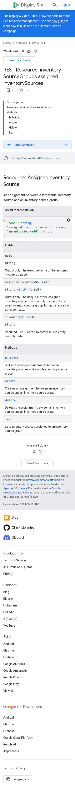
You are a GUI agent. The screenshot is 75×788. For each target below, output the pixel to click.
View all (8, 690)
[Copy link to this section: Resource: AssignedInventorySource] (24, 184)
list (8, 419)
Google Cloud (12, 677)
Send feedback (19, 60)
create (10, 381)
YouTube (9, 625)
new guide (58, 21)
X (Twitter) (10, 619)
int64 (23, 289)
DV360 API (38, 42)
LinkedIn (8, 612)
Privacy (20, 768)
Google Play (11, 684)
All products (11, 751)
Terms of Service (14, 560)
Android (8, 643)
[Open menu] (6, 5)
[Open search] (54, 5)
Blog (6, 592)
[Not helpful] (35, 51)
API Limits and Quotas (17, 567)
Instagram (10, 605)
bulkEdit (12, 358)
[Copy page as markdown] (21, 90)
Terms (7, 768)
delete (10, 400)
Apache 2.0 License (15, 488)
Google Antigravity (15, 670)
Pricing (7, 573)
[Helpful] (29, 51)
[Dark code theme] (68, 220)
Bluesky (8, 598)
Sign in (65, 5)
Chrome (8, 650)
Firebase (9, 657)
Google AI (9, 744)
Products (21, 42)
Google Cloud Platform (18, 737)
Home (7, 42)
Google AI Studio (14, 664)
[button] (37, 144)
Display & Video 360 (35, 5)
